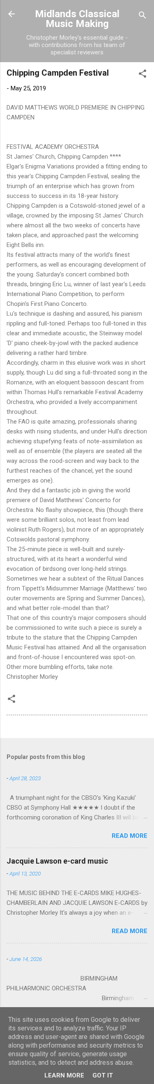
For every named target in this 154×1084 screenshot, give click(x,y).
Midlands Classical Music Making (77, 18)
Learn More (64, 1075)
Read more (129, 835)
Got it (102, 1075)
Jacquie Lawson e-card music (57, 861)
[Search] (142, 16)
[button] (142, 75)
